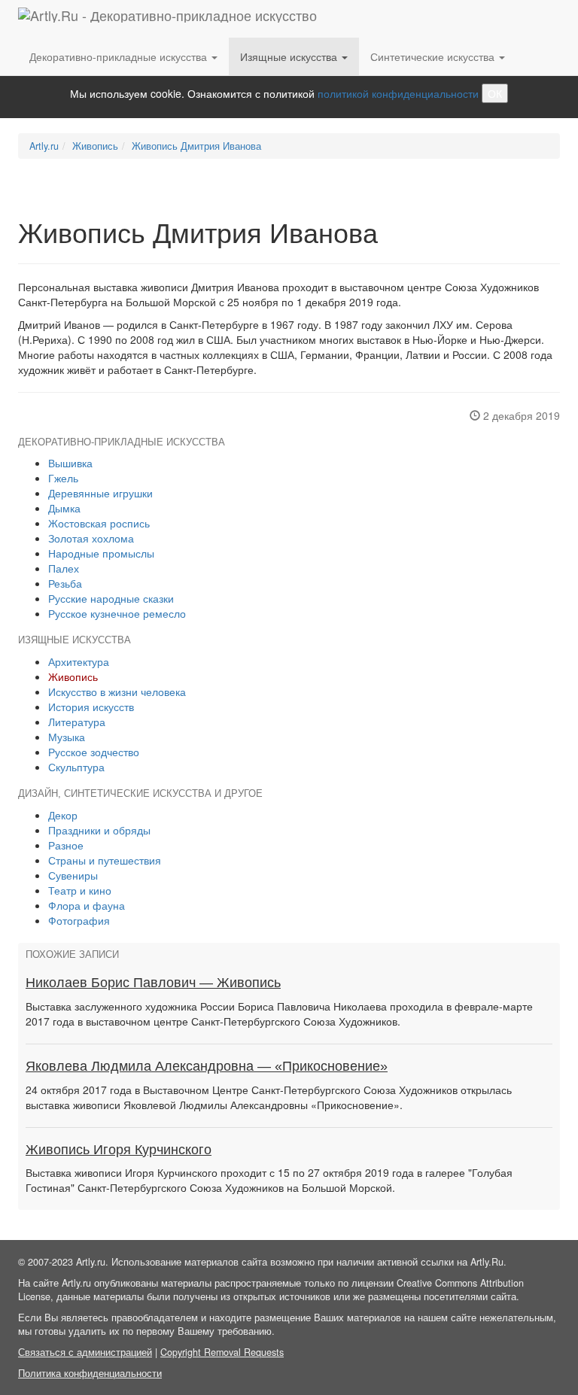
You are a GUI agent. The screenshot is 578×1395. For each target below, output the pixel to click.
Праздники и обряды (99, 829)
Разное (66, 844)
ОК (495, 93)
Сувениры (73, 875)
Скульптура (76, 766)
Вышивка (70, 462)
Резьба (65, 583)
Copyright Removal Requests (222, 1352)
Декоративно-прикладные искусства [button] (119, 56)
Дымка (64, 507)
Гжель (63, 477)
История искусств (91, 706)
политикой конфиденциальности (398, 93)
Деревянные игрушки (100, 492)
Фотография (79, 920)
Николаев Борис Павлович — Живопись (153, 982)
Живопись (95, 146)
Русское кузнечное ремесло (117, 613)
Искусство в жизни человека (117, 691)
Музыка (66, 736)
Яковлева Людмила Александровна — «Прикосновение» (207, 1066)
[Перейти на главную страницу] (167, 19)
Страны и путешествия (104, 860)
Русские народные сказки (111, 598)
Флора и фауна (86, 905)
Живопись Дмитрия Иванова (196, 146)
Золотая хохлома (91, 538)
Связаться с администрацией (85, 1352)
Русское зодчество (93, 751)
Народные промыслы (101, 553)
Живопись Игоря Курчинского (118, 1149)
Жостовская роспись (99, 522)
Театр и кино (79, 890)
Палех (63, 568)
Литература (76, 721)
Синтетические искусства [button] (433, 56)
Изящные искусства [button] (290, 56)
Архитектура (78, 661)
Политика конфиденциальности (90, 1373)
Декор (63, 814)
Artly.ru (44, 146)
